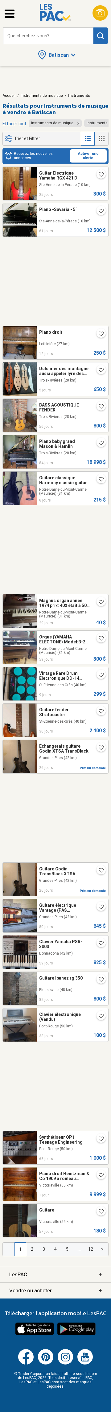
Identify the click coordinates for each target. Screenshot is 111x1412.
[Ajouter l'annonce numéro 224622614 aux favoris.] (99, 871)
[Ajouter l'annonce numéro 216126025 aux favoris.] (99, 480)
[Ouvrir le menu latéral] (9, 13)
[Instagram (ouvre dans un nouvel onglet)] (65, 1363)
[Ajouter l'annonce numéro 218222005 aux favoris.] (99, 712)
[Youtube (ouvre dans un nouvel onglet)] (85, 1363)
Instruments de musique (42, 95)
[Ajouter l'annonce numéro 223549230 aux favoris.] (99, 211)
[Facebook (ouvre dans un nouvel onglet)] (26, 1363)
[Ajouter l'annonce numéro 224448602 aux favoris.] (99, 1016)
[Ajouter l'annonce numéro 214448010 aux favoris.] (99, 944)
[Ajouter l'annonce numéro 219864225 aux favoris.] (99, 907)
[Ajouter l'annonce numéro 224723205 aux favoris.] (99, 175)
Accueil (8, 95)
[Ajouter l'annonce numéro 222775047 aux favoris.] (99, 443)
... (79, 1249)
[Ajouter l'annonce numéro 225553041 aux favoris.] (99, 371)
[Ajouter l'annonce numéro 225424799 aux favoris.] (99, 334)
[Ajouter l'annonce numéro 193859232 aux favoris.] (99, 1139)
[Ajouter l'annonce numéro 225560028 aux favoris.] (99, 675)
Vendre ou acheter (55, 1290)
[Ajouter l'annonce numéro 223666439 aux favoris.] (99, 1212)
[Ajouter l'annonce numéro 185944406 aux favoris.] (99, 639)
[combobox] (48, 35)
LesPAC (55, 1274)
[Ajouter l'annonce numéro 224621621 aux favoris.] (99, 748)
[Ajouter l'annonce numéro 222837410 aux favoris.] (99, 980)
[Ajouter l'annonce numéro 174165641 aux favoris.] (99, 603)
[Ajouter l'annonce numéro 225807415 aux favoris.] (99, 1176)
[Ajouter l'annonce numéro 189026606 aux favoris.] (99, 407)
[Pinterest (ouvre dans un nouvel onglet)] (46, 1363)
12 (90, 1249)
